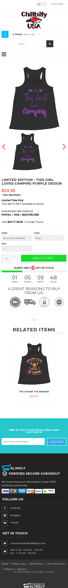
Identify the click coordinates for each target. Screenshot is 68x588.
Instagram (15, 515)
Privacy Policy (19, 563)
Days (15, 282)
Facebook (15, 507)
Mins (40, 282)
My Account (58, 4)
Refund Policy (36, 563)
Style (4, 233)
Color (37, 233)
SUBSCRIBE (57, 441)
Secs (53, 282)
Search (5, 563)
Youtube (14, 522)
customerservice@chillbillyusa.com (27, 543)
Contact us (8, 569)
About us (22, 569)
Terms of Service (55, 563)
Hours (27, 282)
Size (4, 244)
